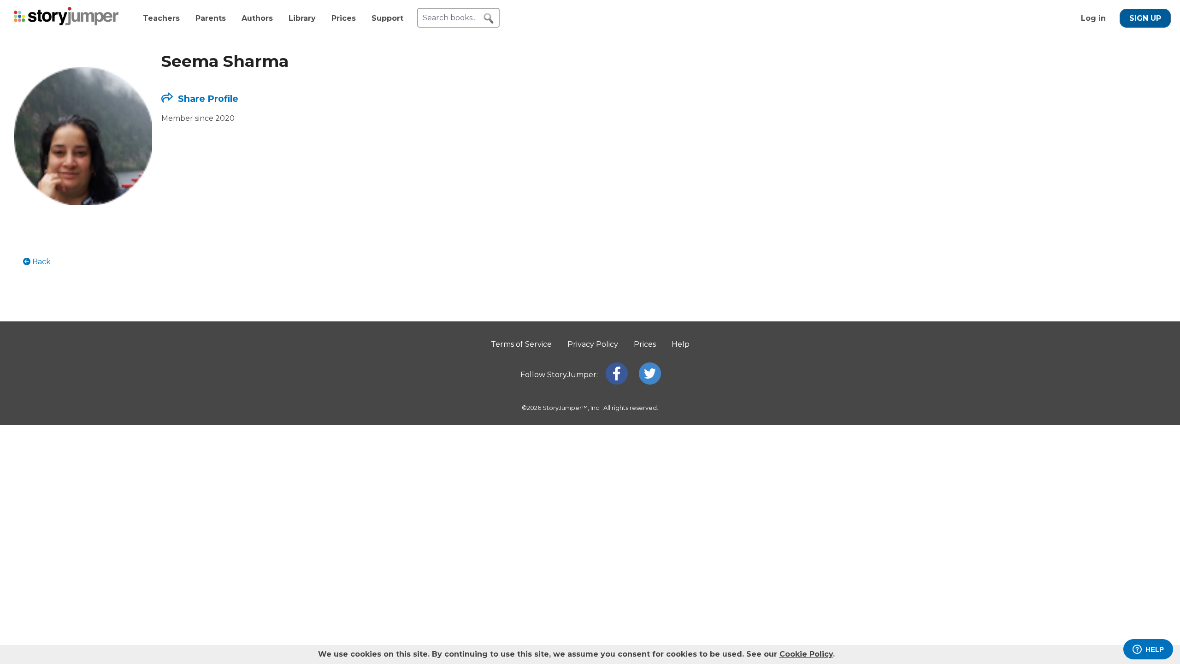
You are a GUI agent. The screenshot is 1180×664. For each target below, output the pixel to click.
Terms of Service (521, 344)
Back (40, 261)
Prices (343, 18)
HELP (1154, 649)
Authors (257, 18)
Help (681, 344)
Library (302, 18)
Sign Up (1145, 18)
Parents (210, 18)
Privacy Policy (592, 344)
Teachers (161, 18)
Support (387, 18)
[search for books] (488, 18)
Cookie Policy (806, 654)
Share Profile (207, 98)
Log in (1093, 18)
